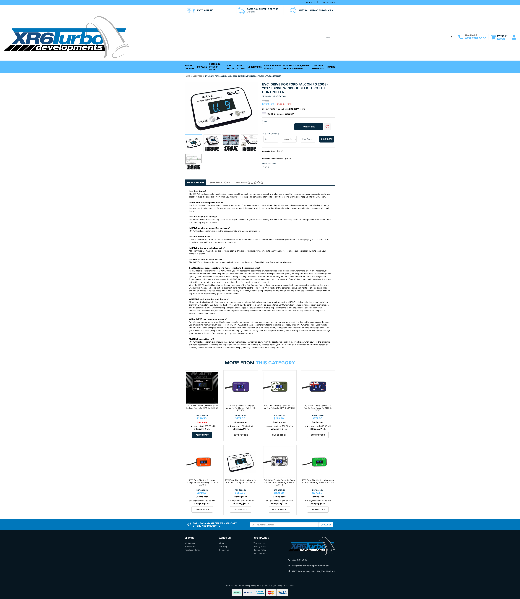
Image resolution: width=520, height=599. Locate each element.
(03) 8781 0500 (475, 38)
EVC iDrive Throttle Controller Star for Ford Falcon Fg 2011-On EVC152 (279, 406)
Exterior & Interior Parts (214, 67)
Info (303, 109)
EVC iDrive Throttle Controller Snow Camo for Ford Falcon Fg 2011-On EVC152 (279, 482)
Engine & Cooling (189, 66)
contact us (309, 2)
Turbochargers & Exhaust (272, 66)
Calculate (327, 139)
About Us (223, 543)
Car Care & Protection (318, 66)
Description (195, 182)
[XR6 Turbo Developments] (66, 37)
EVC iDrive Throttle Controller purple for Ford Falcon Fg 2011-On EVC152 (241, 407)
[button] (327, 126)
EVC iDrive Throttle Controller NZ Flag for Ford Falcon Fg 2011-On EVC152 (317, 407)
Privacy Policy (259, 546)
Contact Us (224, 550)
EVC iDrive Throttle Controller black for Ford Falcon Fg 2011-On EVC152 (202, 406)
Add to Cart (202, 435)
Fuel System (231, 66)
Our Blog (223, 546)
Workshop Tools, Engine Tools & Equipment (296, 66)
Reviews (241, 182)
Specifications (219, 182)
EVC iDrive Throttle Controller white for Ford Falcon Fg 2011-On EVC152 (240, 481)
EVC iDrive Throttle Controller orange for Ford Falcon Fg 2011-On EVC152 (202, 482)
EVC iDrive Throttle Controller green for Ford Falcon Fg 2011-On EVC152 (318, 481)
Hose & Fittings (241, 66)
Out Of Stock (241, 435)
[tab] (195, 182)
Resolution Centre (192, 550)
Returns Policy (259, 550)
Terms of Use (259, 543)
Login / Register (327, 2)
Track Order (190, 546)
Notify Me (309, 126)
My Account (190, 543)
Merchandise (255, 67)
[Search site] (451, 37)
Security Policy (260, 553)
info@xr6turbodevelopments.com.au (310, 565)
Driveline (202, 67)
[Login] (514, 37)
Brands (331, 67)
